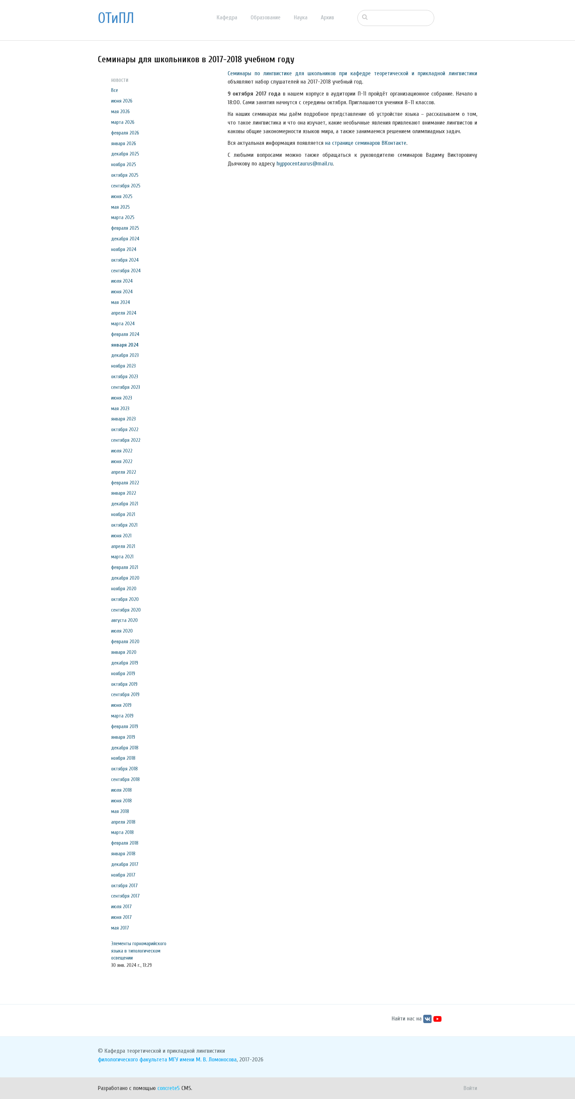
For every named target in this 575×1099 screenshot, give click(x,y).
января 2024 (124, 345)
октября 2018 (124, 769)
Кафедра (227, 17)
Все (114, 90)
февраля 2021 (124, 567)
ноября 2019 (123, 674)
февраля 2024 (125, 334)
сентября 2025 (125, 186)
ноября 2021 (123, 514)
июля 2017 (121, 907)
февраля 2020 (125, 642)
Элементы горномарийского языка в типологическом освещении (138, 951)
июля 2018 (121, 790)
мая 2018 (120, 811)
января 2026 (123, 143)
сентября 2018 (125, 779)
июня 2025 (121, 196)
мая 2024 (120, 302)
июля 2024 (122, 281)
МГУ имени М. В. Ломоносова (203, 1059)
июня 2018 (121, 801)
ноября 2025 (123, 164)
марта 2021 (122, 557)
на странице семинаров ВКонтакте (365, 142)
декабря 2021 (124, 504)
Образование (266, 17)
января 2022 (123, 493)
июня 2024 (122, 292)
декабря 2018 (124, 748)
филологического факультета (132, 1059)
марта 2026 (122, 122)
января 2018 (123, 854)
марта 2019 (122, 716)
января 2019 (123, 737)
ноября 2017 (123, 875)
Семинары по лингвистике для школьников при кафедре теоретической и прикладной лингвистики (352, 73)
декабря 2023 (125, 355)
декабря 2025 (125, 154)
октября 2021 (124, 525)
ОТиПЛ (116, 18)
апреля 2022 (123, 472)
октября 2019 (124, 684)
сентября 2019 (125, 694)
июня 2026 (121, 101)
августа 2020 (124, 620)
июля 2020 (122, 631)
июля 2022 (121, 451)
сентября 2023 (125, 387)
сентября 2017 (125, 896)
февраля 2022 (125, 483)
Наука (300, 17)
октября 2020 (125, 599)
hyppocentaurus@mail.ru (305, 163)
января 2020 (123, 652)
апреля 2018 (123, 822)
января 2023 (123, 419)
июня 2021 (121, 536)
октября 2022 (124, 429)
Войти (470, 1088)
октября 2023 (124, 377)
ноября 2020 (123, 589)
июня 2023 (121, 398)
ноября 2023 (123, 366)
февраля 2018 (124, 843)
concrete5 (168, 1088)
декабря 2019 (124, 663)
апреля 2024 (123, 313)
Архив (327, 17)
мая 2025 (120, 207)
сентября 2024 (126, 271)
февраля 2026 (125, 133)
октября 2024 (125, 260)
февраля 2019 (124, 726)
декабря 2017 (124, 864)
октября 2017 (124, 886)
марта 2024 (123, 324)
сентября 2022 (125, 440)
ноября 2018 (123, 758)
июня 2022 (121, 461)
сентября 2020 (126, 610)
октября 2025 (124, 175)
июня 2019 (121, 705)
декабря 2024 (125, 239)
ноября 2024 (123, 249)
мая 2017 (120, 928)
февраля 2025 (125, 228)
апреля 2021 (123, 546)
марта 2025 (122, 217)
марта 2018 (122, 832)
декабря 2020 (125, 578)
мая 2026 (120, 112)
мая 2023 (120, 409)
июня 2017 (121, 917)
